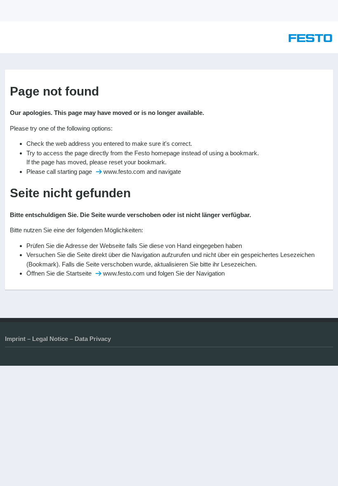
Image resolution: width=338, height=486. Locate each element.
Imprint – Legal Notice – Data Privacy (58, 338)
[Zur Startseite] (310, 39)
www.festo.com (124, 171)
